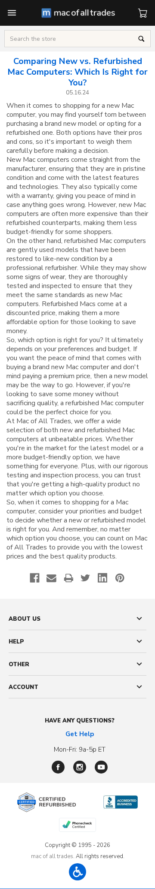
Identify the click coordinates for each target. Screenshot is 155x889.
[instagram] (79, 767)
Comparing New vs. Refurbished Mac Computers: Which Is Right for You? (77, 72)
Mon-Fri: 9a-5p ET (79, 749)
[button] (77, 871)
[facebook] (58, 767)
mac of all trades (52, 856)
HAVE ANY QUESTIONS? (80, 721)
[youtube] (101, 767)
